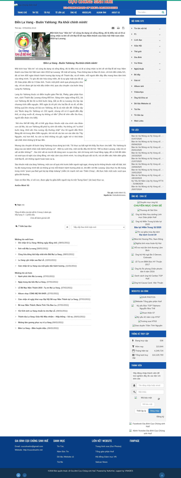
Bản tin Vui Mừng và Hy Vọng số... (147, 136)
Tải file (47, 12)
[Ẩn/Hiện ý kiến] (67, 227)
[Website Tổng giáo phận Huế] (147, 301)
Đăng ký (160, 416)
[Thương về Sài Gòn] (147, 210)
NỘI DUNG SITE (138, 21)
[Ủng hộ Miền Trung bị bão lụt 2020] (148, 223)
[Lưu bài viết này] (123, 28)
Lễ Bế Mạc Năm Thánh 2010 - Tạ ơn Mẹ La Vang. (39, 288)
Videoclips (86, 12)
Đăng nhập (154, 411)
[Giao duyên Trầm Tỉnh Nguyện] (147, 325)
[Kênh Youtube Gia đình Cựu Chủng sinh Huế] (147, 432)
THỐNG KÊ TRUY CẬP (140, 333)
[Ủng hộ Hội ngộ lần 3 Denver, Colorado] (148, 256)
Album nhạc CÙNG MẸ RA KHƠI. (32, 293)
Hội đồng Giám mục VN (106, 457)
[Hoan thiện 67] (148, 313)
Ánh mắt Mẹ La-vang (27, 249)
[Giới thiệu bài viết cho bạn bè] (113, 28)
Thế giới (138, 51)
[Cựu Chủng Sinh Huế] (26, 5)
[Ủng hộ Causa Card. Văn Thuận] (148, 283)
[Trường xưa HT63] (147, 321)
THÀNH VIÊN (137, 365)
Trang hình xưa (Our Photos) (108, 446)
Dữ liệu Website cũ (142, 103)
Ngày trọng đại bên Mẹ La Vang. (32, 282)
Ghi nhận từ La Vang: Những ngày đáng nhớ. (38, 243)
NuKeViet (111, 471)
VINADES (129, 471)
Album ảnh (101, 12)
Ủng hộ (73, 12)
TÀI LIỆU (135, 129)
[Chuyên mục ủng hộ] (147, 202)
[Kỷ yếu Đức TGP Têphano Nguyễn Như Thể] (148, 307)
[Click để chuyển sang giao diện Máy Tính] (24, 475)
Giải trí (137, 80)
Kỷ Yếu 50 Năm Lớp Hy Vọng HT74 (147, 181)
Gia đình (138, 57)
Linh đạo (138, 40)
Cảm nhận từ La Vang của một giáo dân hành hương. (41, 266)
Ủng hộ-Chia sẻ (141, 98)
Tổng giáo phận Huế (104, 451)
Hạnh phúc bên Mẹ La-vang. (30, 276)
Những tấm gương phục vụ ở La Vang (34, 322)
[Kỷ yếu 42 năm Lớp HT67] (148, 317)
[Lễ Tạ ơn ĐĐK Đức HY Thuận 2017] (148, 263)
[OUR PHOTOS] (148, 297)
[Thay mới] (159, 399)
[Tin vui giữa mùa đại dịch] (147, 232)
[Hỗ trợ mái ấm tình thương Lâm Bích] (148, 249)
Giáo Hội (138, 46)
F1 (135, 34)
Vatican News (101, 462)
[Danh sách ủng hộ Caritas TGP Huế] (148, 277)
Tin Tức (35, 12)
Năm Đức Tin (63, 451)
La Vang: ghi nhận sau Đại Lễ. (31, 260)
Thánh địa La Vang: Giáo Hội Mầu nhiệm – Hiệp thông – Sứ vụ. (45, 317)
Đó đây (137, 75)
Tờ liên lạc (60, 12)
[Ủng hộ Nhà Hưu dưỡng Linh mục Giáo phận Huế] (148, 216)
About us (116, 12)
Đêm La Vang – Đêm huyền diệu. (32, 328)
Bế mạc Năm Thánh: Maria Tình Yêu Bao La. (37, 305)
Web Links (138, 121)
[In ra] (118, 28)
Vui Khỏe (138, 63)
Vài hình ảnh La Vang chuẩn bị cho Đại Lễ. (37, 311)
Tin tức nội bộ (140, 28)
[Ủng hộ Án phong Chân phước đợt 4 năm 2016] (148, 270)
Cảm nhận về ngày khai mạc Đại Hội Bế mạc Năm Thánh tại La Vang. (48, 299)
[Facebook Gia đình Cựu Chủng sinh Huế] (147, 425)
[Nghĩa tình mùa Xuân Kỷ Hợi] (147, 243)
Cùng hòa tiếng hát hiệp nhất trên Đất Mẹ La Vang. (40, 254)
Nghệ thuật (139, 69)
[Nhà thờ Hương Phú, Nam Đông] (148, 239)
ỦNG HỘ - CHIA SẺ (139, 196)
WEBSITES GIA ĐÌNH (140, 291)
